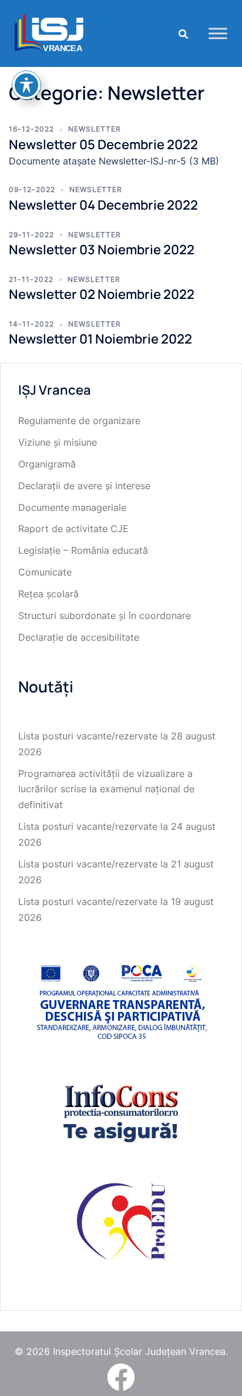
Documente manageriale (72, 507)
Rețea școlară (48, 594)
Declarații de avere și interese (84, 486)
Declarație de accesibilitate (78, 637)
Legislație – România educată (83, 550)
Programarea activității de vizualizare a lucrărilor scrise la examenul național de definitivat (106, 789)
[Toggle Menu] (218, 33)
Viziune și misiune (57, 442)
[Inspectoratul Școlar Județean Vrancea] (49, 32)
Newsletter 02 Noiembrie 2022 (101, 294)
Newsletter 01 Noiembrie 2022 (100, 339)
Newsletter (94, 129)
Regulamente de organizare (79, 420)
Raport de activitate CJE (73, 528)
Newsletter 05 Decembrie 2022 (103, 144)
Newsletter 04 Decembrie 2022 (103, 205)
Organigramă (47, 464)
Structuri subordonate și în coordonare (104, 615)
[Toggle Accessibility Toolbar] (26, 85)
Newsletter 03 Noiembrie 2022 (101, 249)
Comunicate (45, 572)
